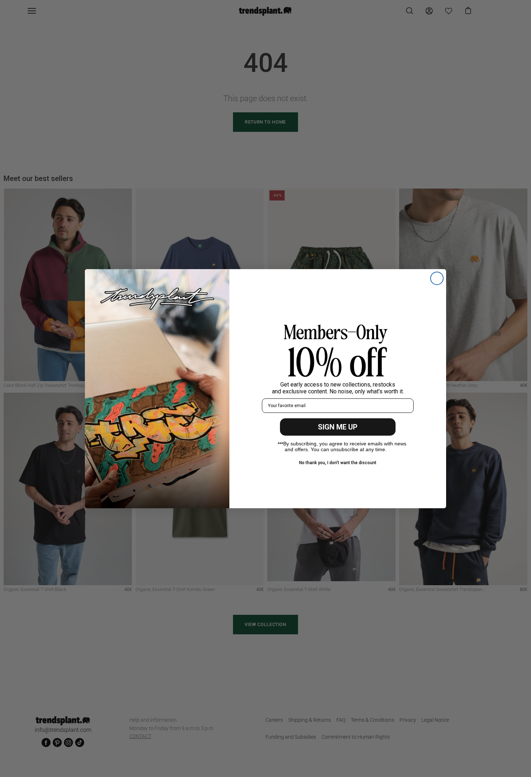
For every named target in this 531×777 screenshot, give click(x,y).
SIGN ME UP (338, 427)
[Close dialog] (437, 278)
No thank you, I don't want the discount (337, 462)
